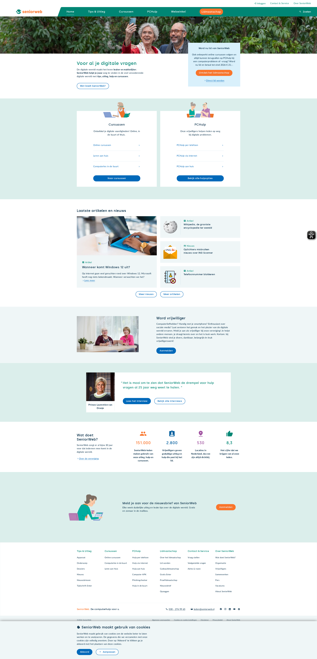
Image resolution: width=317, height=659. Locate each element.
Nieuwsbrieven (84, 580)
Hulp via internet (140, 563)
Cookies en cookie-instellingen (185, 620)
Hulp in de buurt (139, 586)
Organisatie (220, 563)
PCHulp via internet (187, 156)
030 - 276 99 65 (177, 609)
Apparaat (81, 558)
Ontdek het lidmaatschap (214, 72)
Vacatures (220, 586)
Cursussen (111, 551)
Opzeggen (164, 592)
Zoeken (306, 11)
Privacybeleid (218, 620)
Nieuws (80, 575)
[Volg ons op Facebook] (221, 609)
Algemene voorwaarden (161, 620)
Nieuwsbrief (165, 586)
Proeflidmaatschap (168, 580)
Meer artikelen (171, 294)
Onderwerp (82, 563)
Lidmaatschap (168, 551)
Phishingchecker (139, 580)
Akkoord (84, 652)
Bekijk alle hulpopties (200, 178)
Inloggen (261, 3)
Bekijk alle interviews (170, 401)
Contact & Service (279, 3)
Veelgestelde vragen (197, 563)
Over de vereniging (89, 459)
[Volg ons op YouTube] (234, 609)
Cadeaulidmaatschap (169, 569)
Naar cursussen (117, 178)
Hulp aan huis (138, 569)
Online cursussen (102, 145)
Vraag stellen (194, 558)
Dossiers (81, 569)
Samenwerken (221, 575)
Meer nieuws (146, 294)
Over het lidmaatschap (170, 558)
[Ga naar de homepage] (31, 11)
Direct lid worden (215, 81)
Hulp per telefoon (140, 558)
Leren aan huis (100, 156)
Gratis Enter (165, 575)
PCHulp (136, 551)
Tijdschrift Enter (84, 586)
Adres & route (194, 569)
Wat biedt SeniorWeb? (93, 86)
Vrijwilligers (220, 569)
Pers (217, 580)
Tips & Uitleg (84, 551)
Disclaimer (205, 620)
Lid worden (165, 563)
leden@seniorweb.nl (204, 609)
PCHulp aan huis (185, 166)
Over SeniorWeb (302, 3)
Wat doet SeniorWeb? (225, 558)
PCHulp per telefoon (187, 145)
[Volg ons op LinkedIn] (230, 609)
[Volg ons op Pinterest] (239, 609)
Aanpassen (108, 652)
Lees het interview (137, 401)
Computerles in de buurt (106, 166)
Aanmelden (166, 350)
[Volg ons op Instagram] (225, 609)
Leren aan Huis (111, 569)
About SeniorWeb (223, 592)
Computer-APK (139, 575)
